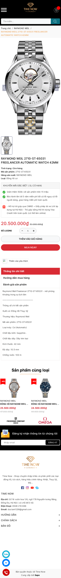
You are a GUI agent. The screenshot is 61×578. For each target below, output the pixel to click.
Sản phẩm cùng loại (30, 370)
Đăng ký (52, 442)
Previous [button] (3, 397)
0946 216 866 (19, 506)
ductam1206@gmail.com (19, 509)
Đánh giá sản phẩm (15, 284)
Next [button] (58, 397)
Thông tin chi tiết (13, 271)
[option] (45, 397)
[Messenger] (6, 563)
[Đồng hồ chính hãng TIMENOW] (15, 420)
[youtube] (32, 487)
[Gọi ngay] (6, 572)
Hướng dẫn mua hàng (16, 277)
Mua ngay (30, 247)
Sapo (37, 575)
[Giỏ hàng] (57, 10)
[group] (30, 88)
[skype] (37, 487)
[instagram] (27, 487)
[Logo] (30, 8)
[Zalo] (6, 554)
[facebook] (22, 487)
